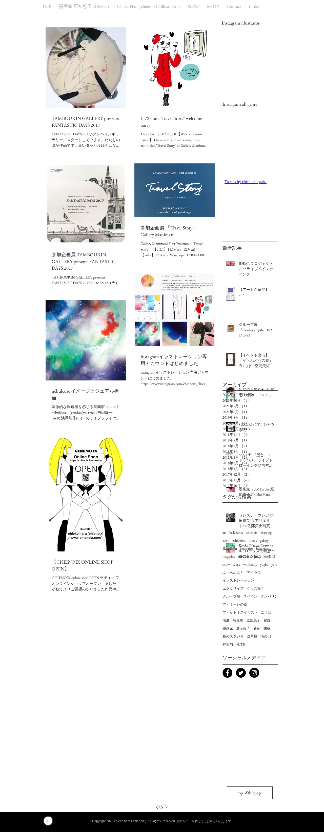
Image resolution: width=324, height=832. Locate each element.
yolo (274, 564)
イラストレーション (238, 580)
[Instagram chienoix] (254, 673)
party (257, 556)
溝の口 (265, 636)
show (226, 564)
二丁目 (266, 612)
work (236, 564)
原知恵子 (253, 620)
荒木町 (241, 644)
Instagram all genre (239, 104)
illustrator (246, 548)
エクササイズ (233, 588)
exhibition (239, 540)
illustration (229, 548)
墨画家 (227, 628)
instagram (263, 548)
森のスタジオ (233, 636)
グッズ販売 (256, 588)
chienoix (251, 532)
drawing (266, 532)
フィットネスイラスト (240, 612)
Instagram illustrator (240, 23)
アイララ (254, 572)
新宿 (256, 628)
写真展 (238, 620)
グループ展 (231, 596)
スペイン (250, 596)
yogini (264, 564)
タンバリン (269, 596)
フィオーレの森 (234, 604)
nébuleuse (244, 556)
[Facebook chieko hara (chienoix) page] (227, 673)
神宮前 (227, 644)
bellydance (236, 532)
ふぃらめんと (233, 572)
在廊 (267, 620)
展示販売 (243, 628)
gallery (264, 540)
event (225, 540)
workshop (250, 564)
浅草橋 (252, 636)
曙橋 (267, 628)
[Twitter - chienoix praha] (241, 673)
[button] (162, 807)
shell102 (269, 556)
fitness (253, 540)
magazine (228, 556)
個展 (226, 620)
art (224, 532)
